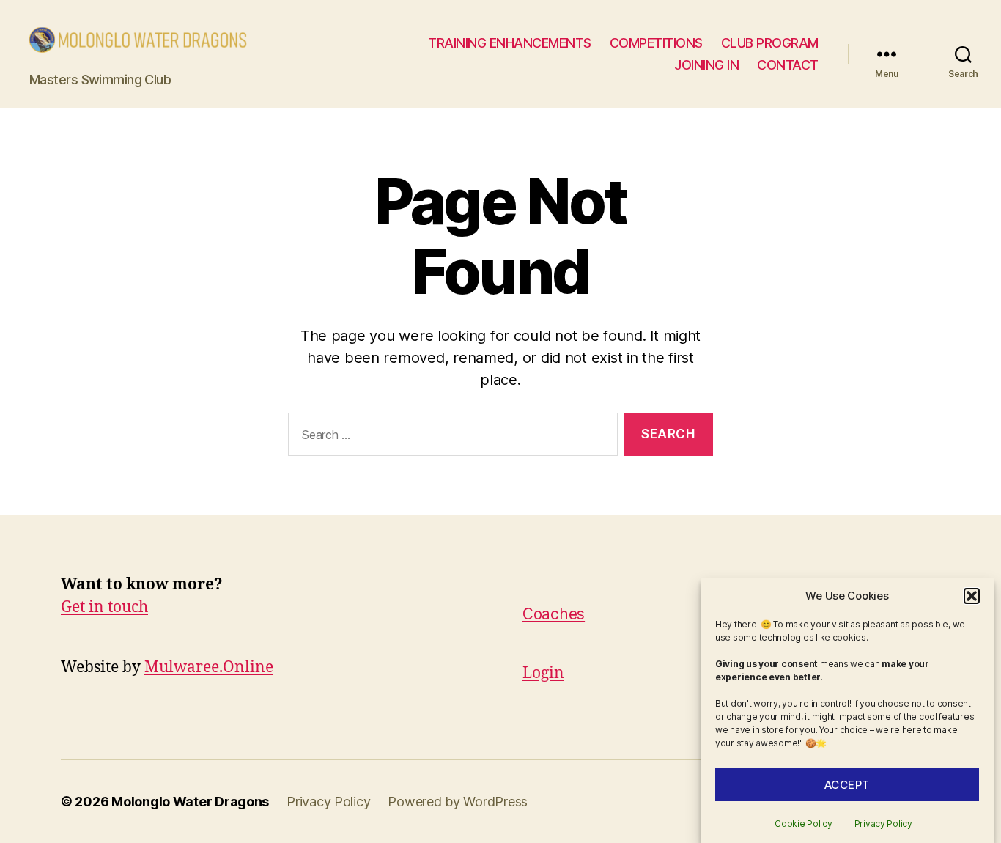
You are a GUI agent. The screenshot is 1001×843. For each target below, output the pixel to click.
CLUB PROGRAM (770, 43)
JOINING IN (706, 65)
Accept (847, 785)
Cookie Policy (803, 823)
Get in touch (104, 607)
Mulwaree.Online (208, 667)
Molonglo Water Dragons (190, 801)
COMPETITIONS (656, 43)
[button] (971, 596)
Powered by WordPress (458, 801)
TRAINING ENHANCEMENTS (509, 43)
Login (543, 673)
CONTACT (788, 65)
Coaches (553, 614)
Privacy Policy (883, 823)
